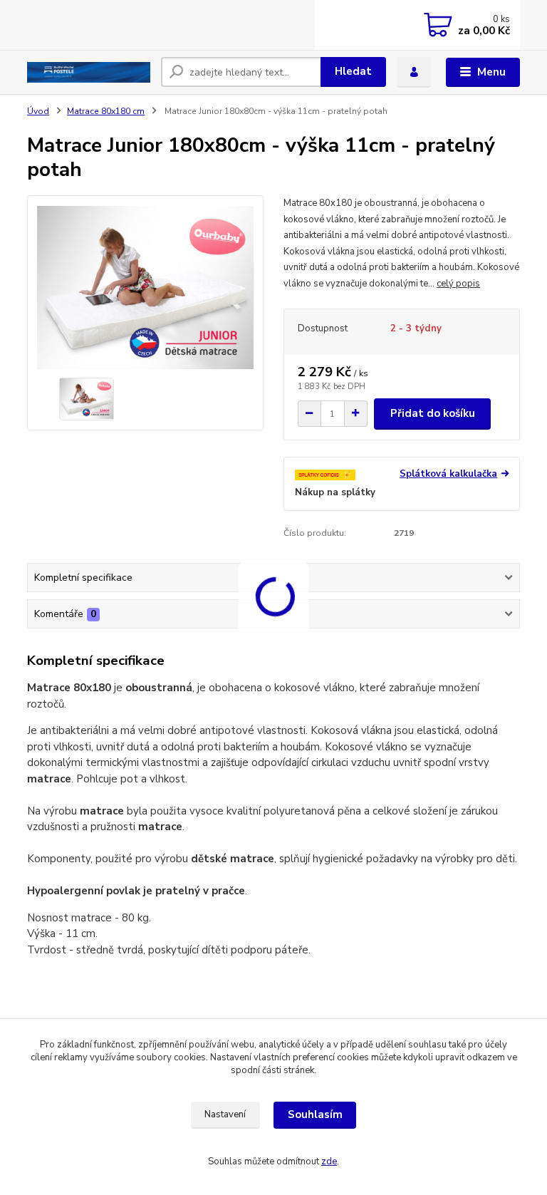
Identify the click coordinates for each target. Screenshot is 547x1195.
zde (329, 1161)
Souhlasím (315, 1114)
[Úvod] (88, 72)
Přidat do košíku (432, 413)
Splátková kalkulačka (448, 474)
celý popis (458, 283)
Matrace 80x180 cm (106, 111)
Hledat (353, 71)
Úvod (38, 111)
